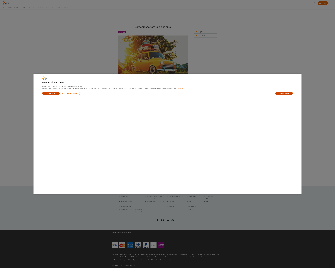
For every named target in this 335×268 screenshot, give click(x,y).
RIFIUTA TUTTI (51, 93)
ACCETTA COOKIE (284, 93)
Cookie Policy (180, 88)
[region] (168, 134)
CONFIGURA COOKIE (71, 93)
